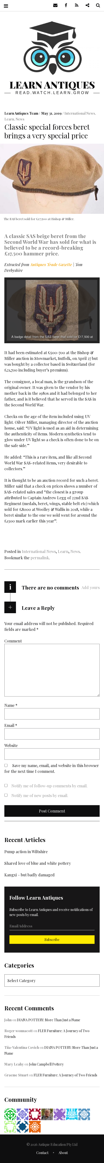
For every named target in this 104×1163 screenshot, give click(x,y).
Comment (13, 640)
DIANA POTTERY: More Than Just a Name (48, 1020)
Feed (75, 5)
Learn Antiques (52, 84)
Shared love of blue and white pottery (37, 863)
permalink (39, 557)
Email (10, 725)
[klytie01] (10, 1126)
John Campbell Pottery (46, 1064)
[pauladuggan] (47, 1113)
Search (96, 5)
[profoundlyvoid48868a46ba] (72, 1113)
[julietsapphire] (59, 1113)
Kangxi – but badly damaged (29, 874)
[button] (41, 327)
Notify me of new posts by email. (39, 795)
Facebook (64, 5)
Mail (54, 5)
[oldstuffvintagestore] (35, 1126)
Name (10, 705)
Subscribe (52, 939)
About (63, 1152)
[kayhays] (84, 1113)
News (20, 119)
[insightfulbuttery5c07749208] (22, 1126)
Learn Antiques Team (21, 113)
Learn (9, 119)
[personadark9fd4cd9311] (35, 1113)
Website (11, 745)
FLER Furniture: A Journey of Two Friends (65, 1075)
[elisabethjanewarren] (22, 1113)
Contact (42, 1152)
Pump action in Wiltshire (26, 851)
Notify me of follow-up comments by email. (49, 785)
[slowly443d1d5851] (10, 1113)
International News (79, 113)
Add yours (91, 587)
